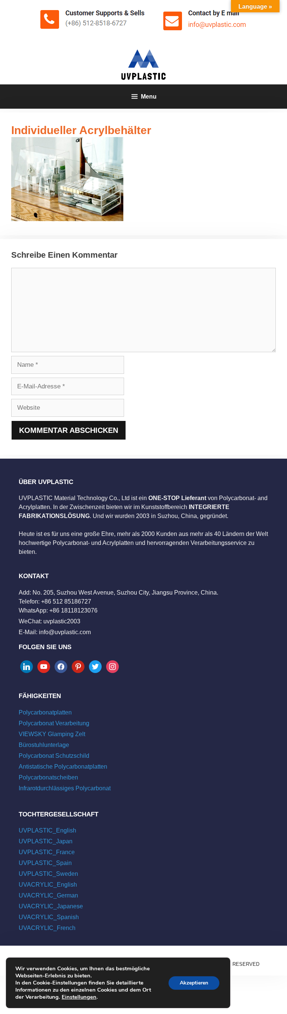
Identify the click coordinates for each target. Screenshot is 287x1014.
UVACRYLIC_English (48, 884)
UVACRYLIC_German (48, 895)
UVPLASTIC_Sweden (48, 874)
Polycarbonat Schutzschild (54, 756)
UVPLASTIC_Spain (45, 863)
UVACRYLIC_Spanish (49, 917)
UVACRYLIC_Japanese (51, 906)
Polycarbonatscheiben (48, 777)
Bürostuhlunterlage (44, 745)
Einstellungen (79, 996)
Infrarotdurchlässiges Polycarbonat (65, 788)
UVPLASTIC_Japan (45, 841)
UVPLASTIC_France (47, 852)
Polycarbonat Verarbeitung (54, 723)
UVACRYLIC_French (47, 928)
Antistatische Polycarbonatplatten (63, 766)
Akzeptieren (194, 982)
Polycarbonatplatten (45, 712)
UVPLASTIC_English (47, 830)
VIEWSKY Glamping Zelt (52, 734)
